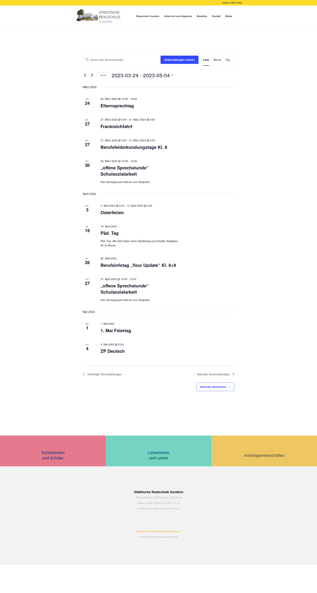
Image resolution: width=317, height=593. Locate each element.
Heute (103, 75)
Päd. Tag (110, 233)
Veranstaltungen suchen (179, 59)
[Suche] (238, 16)
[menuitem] (148, 16)
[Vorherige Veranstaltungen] (85, 75)
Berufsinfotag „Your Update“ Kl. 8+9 (138, 265)
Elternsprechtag (117, 105)
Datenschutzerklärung (157, 531)
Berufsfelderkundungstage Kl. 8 (134, 147)
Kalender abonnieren (213, 387)
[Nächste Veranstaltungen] (92, 75)
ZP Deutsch (113, 351)
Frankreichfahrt (116, 126)
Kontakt (140, 531)
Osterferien (112, 212)
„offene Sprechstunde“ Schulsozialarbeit (125, 170)
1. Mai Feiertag (116, 330)
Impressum (174, 531)
